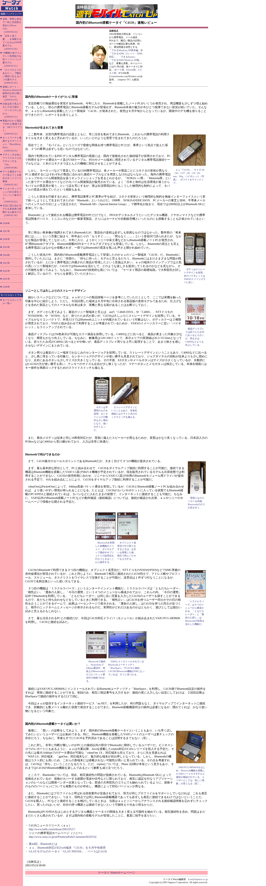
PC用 (116, 66)
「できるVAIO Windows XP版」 (125, 60)
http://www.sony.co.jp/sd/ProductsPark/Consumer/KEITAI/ (63, 836)
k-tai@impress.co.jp (198, 879)
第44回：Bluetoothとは (43, 843)
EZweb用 (131, 69)
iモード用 (119, 69)
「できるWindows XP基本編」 (124, 50)
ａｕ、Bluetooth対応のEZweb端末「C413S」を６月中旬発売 (67, 847)
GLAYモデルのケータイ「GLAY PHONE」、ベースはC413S (68, 851)
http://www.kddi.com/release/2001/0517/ (52, 829)
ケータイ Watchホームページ (116, 872)
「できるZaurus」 (128, 56)
